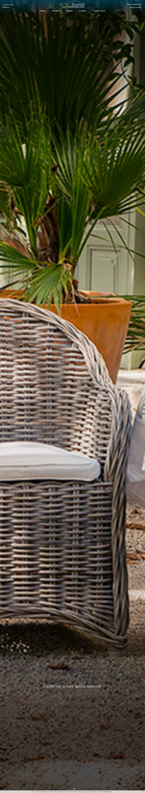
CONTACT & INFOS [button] (99, 11)
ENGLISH (139, 7)
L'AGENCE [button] (69, 11)
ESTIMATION (5, 7)
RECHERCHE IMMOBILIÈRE (134, 4)
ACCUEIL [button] (43, 11)
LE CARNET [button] (82, 11)
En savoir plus (107, 791)
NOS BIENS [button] (55, 11)
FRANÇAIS (132, 7)
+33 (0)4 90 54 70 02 (7, 4)
